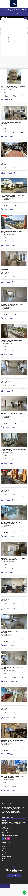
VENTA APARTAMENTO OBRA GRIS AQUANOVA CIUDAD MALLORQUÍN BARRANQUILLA (14, 777)
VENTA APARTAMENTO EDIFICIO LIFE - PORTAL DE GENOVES (12, 232)
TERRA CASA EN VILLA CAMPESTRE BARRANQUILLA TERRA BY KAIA (13, 668)
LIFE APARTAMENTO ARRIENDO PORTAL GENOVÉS (12, 486)
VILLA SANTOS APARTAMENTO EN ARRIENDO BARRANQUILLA (11, 269)
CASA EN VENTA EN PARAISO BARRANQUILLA (11, 159)
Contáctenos (5, 858)
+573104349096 (9, 9)
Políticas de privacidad (7, 860)
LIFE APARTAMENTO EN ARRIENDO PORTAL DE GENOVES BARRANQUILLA (11, 341)
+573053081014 (20, 9)
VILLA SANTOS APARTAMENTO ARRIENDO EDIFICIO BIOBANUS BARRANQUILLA (13, 305)
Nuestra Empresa (6, 856)
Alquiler (4, 850)
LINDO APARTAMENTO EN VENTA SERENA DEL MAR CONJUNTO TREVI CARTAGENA (13, 196)
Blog (3, 854)
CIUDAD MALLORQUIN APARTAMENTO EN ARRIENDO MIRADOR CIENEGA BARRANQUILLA (13, 559)
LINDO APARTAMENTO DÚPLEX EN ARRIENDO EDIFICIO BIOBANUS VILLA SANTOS (13, 450)
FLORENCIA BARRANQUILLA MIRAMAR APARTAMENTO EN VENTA (13, 596)
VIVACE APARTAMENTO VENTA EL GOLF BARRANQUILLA (10, 632)
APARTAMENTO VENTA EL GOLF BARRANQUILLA (12, 413)
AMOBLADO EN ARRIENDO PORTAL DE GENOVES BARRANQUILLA (12, 123)
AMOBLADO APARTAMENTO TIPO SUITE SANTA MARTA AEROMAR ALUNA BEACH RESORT (14, 87)
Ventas (4, 848)
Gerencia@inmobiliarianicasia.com (10, 835)
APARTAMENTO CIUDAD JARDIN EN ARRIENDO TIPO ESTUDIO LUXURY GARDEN (13, 378)
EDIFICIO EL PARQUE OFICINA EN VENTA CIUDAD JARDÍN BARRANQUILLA (12, 704)
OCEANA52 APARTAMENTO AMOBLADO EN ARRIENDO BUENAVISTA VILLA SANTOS (13, 741)
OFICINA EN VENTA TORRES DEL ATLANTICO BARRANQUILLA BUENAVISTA (11, 523)
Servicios (4, 852)
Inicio (3, 846)
